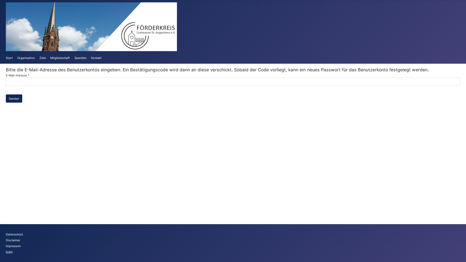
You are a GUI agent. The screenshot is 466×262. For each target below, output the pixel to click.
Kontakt (96, 58)
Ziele (42, 58)
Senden (14, 98)
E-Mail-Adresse (17, 75)
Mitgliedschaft (60, 58)
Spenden (80, 58)
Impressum (13, 246)
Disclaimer (13, 240)
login (9, 252)
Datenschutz (14, 234)
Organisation (26, 58)
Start (9, 58)
